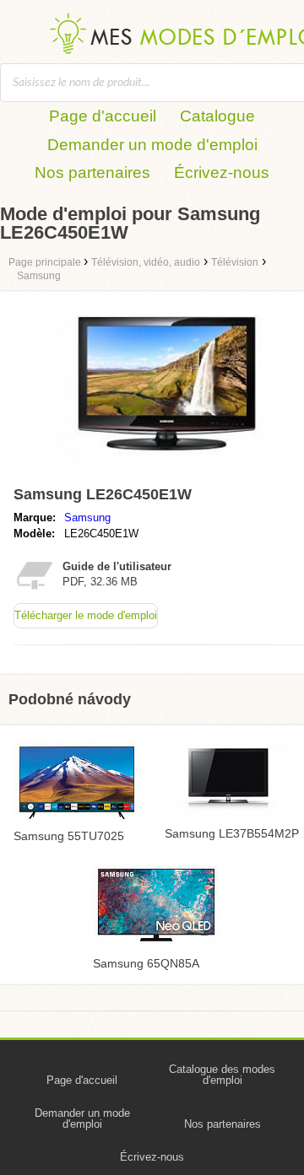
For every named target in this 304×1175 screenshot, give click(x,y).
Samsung (87, 517)
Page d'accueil (102, 116)
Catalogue (217, 116)
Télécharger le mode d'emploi (85, 615)
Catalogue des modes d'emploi (222, 1074)
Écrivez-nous (221, 172)
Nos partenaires (92, 172)
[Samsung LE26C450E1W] (169, 471)
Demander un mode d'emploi (152, 145)
